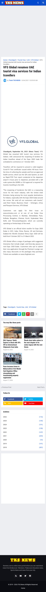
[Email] (32, 314)
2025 (23, 421)
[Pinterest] (28, 314)
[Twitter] (19, 314)
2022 (23, 432)
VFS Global (32, 307)
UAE (26, 307)
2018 (23, 447)
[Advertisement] (23, 31)
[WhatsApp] (23, 314)
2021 (23, 436)
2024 (23, 424)
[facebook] (30, 576)
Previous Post (6, 387)
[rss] (16, 576)
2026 (23, 417)
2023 (23, 428)
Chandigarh (11, 307)
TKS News (21, 584)
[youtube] (20, 576)
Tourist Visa (20, 307)
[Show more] (36, 314)
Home (23, 588)
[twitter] (25, 576)
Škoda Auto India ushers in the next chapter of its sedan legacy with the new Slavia (33, 343)
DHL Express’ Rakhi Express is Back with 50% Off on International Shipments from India (12, 343)
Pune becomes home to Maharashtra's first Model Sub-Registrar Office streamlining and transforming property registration (12, 372)
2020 (23, 440)
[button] (2, 3)
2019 (23, 443)
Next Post (40, 387)
